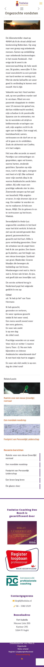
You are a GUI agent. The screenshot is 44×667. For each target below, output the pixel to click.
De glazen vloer (13, 486)
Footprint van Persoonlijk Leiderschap (21, 439)
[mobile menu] (41, 3)
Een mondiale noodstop (15, 420)
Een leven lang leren (15, 480)
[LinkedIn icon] (22, 659)
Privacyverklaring (22, 654)
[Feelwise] (22, 3)
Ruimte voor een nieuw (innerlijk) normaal (21, 456)
